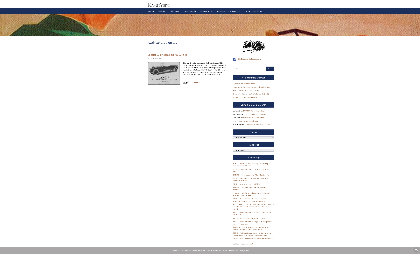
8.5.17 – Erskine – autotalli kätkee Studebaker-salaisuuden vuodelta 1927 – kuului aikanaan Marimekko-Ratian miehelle (253, 206)
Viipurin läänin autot (207, 11)
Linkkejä (247, 11)
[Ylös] (416, 250)
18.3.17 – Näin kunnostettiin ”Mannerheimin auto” (250, 218)
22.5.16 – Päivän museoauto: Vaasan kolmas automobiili (253, 239)
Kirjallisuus (161, 11)
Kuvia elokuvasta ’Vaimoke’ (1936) (258, 124)
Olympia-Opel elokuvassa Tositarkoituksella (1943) (251, 94)
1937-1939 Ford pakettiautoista (254, 111)
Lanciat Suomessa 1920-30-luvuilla (167, 54)
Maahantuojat (174, 11)
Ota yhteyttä (257, 11)
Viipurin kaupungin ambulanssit (244, 84)
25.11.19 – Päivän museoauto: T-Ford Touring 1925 (251, 175)
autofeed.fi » (249, 244)
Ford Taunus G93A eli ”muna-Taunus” (246, 90)
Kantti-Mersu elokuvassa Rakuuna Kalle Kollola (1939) (252, 87)
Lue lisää (196, 82)
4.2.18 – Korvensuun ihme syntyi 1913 (246, 184)
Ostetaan (151, 11)
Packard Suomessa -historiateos (228, 11)
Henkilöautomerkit (189, 11)
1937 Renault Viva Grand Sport (247, 121)
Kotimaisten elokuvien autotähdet (245, 97)
